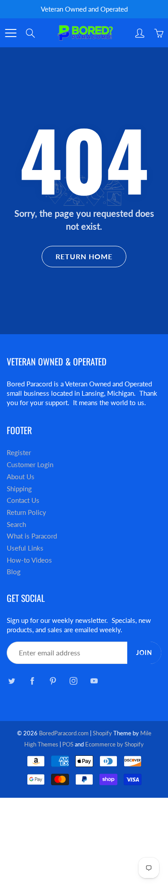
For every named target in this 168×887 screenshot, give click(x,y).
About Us (20, 477)
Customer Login (30, 464)
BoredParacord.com (64, 733)
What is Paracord (32, 536)
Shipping (19, 489)
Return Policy (26, 512)
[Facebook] (32, 680)
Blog (14, 572)
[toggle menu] (10, 33)
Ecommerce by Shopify (114, 744)
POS (67, 744)
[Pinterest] (52, 680)
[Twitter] (11, 680)
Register (19, 452)
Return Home (84, 256)
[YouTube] (94, 680)
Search (16, 524)
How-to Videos (29, 560)
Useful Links (25, 548)
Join (144, 652)
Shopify (102, 733)
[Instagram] (73, 680)
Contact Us (23, 500)
